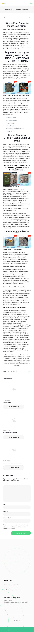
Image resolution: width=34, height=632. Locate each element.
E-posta (5, 511)
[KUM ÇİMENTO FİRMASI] (3, 2)
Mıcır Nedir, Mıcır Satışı (10, 432)
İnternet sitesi (7, 518)
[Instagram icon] (20, 620)
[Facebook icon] (14, 620)
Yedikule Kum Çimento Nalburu (12, 463)
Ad (4, 504)
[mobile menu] (31, 2)
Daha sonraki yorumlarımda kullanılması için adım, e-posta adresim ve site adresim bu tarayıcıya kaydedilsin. (16, 526)
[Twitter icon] (17, 620)
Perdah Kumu (7, 402)
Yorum (5, 484)
